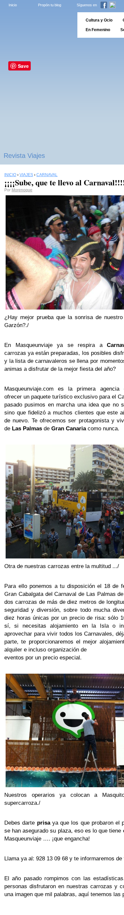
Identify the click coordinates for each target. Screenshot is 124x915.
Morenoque (22, 190)
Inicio (13, 5)
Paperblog (36, 25)
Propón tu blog (49, 5)
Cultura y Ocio (99, 20)
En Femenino (98, 29)
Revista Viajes (24, 155)
